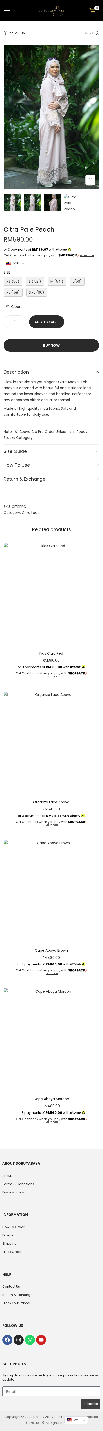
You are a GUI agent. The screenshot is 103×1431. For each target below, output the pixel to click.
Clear (15, 306)
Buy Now (51, 345)
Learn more (87, 255)
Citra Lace (31, 512)
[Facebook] (7, 1340)
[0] (93, 10)
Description (16, 372)
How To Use (17, 465)
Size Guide (15, 451)
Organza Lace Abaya (51, 802)
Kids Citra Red (51, 653)
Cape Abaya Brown (51, 950)
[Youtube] (41, 1340)
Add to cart (46, 321)
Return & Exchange (25, 479)
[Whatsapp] (30, 1340)
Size (7, 272)
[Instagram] (19, 1340)
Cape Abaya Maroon (51, 1098)
